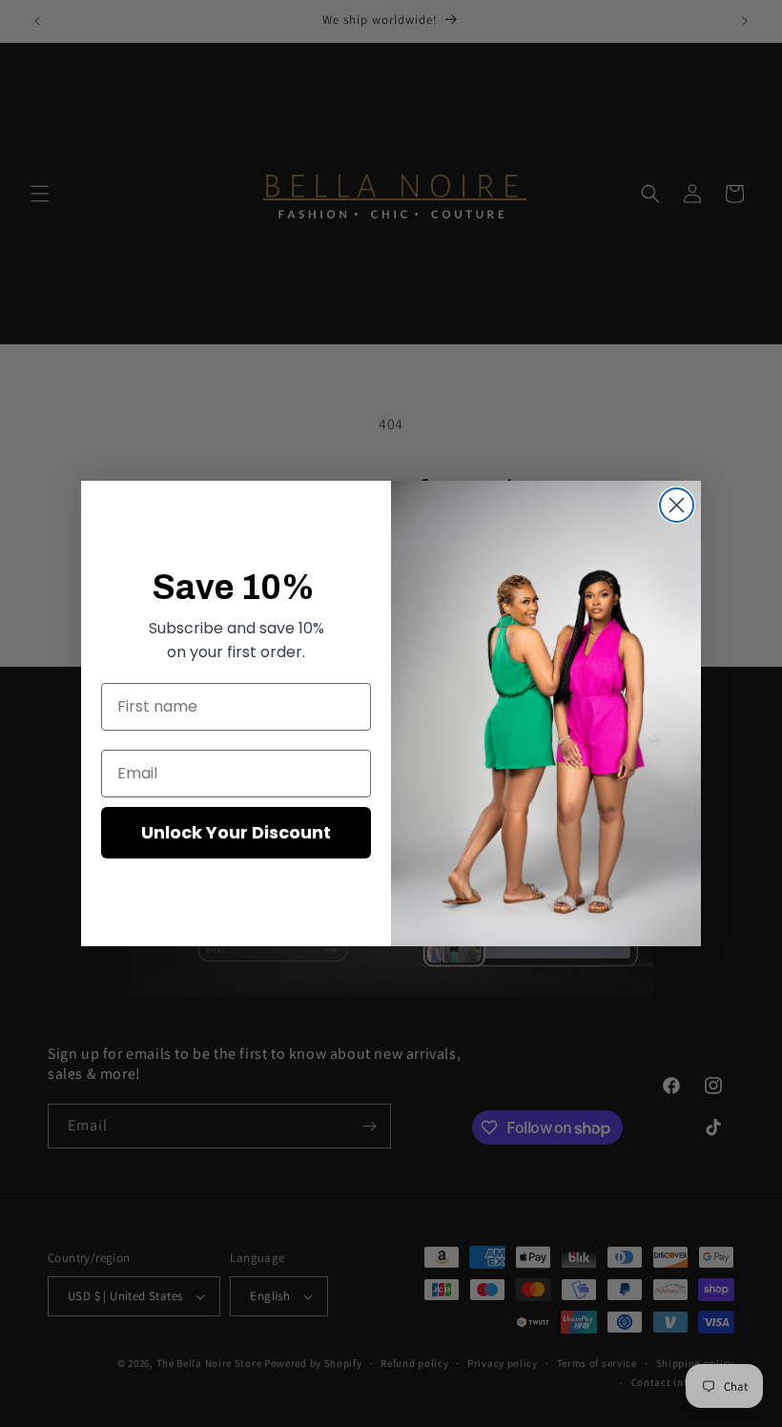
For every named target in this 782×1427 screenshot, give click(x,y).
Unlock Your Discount (236, 832)
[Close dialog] (676, 505)
